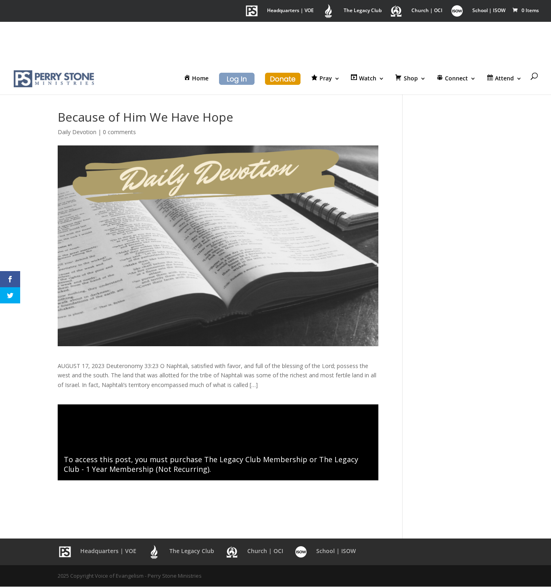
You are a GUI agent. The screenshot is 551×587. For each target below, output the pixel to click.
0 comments (119, 132)
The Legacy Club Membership (255, 459)
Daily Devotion (77, 132)
